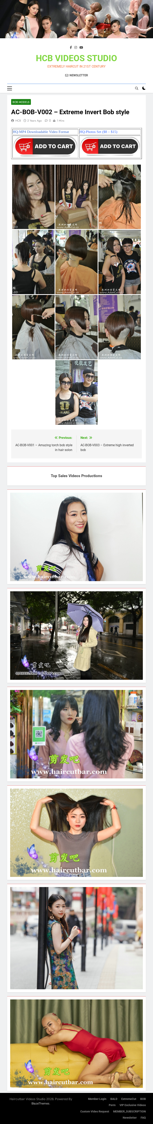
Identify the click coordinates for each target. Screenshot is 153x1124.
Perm (112, 1105)
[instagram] (75, 47)
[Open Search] (136, 88)
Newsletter (130, 1117)
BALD (113, 1099)
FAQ (143, 1117)
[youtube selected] (81, 47)
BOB (143, 1099)
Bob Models (21, 102)
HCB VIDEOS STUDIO (76, 58)
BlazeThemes (40, 1103)
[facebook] (71, 47)
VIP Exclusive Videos (133, 1105)
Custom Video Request (94, 1111)
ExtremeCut (128, 1099)
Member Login (97, 1099)
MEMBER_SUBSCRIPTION (129, 1111)
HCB (18, 121)
